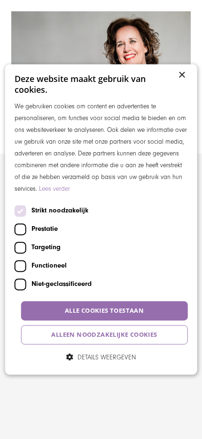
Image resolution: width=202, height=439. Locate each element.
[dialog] (101, 219)
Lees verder (54, 189)
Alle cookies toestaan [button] (104, 310)
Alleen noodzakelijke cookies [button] (104, 335)
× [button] (181, 75)
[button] (101, 357)
